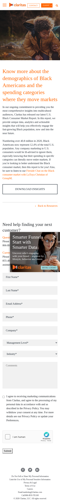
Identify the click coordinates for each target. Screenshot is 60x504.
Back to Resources (47, 205)
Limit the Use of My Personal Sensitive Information (30, 479)
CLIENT (46, 5)
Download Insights (30, 189)
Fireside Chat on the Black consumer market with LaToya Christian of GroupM (28, 174)
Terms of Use (30, 486)
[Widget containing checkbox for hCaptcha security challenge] (27, 436)
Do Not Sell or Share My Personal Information (30, 476)
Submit (7, 450)
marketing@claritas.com (32, 492)
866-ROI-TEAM (32, 495)
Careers (30, 489)
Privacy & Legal (30, 483)
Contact (33, 6)
